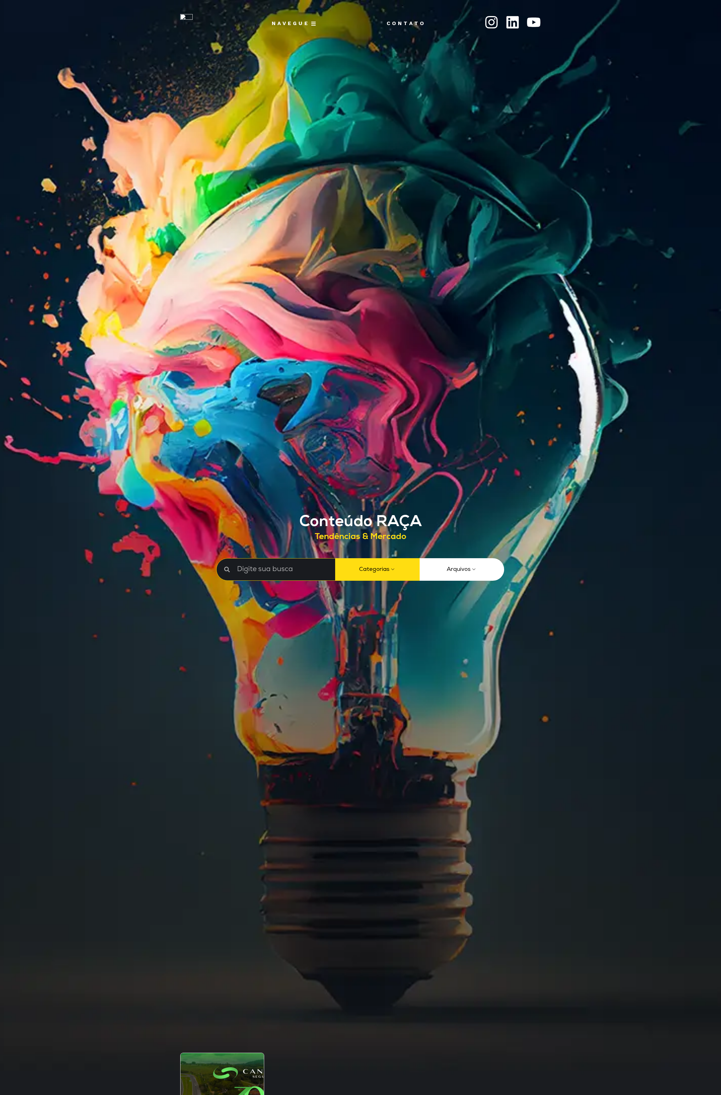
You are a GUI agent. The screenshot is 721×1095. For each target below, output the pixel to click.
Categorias (374, 569)
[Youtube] (534, 22)
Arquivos (459, 569)
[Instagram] (491, 22)
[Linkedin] (513, 22)
